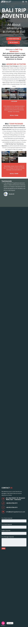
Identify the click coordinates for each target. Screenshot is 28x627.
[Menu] (23, 1)
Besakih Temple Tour (13, 152)
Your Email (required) (7, 524)
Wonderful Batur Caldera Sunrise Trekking (22, 88)
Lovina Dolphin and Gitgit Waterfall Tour (22, 151)
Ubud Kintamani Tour (5, 158)
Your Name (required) (7, 518)
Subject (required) (6, 530)
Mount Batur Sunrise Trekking (5, 95)
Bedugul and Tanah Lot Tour (5, 152)
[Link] (6, 1)
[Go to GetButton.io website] (3, 625)
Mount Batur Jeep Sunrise (14, 89)
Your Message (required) (8, 537)
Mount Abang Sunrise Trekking (13, 95)
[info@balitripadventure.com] (4, 511)
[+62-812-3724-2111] (4, 503)
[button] (26, 1)
